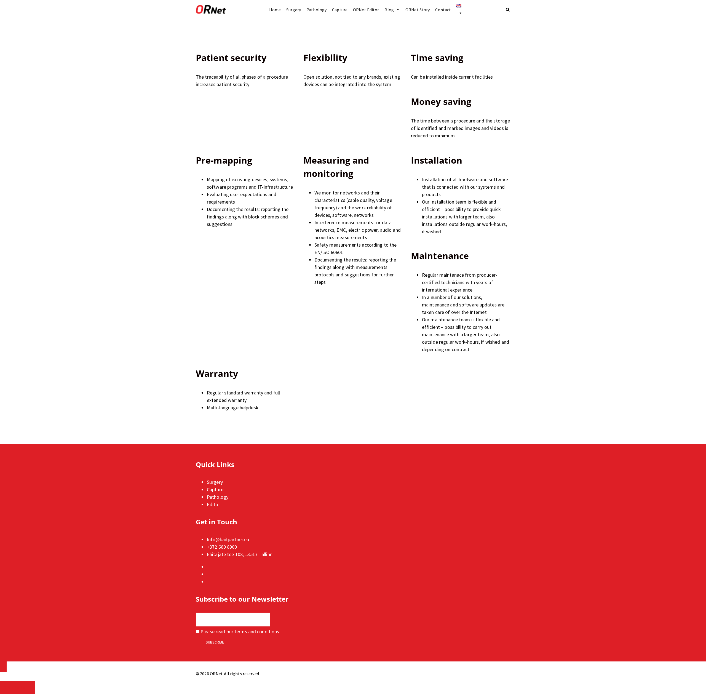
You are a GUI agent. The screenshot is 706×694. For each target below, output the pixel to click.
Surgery (293, 9)
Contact (443, 9)
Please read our (239, 631)
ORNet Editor (366, 9)
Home (275, 9)
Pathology (316, 9)
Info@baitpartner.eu (228, 539)
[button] (508, 9)
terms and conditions (256, 631)
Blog (389, 9)
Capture (339, 9)
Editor (213, 504)
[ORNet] (211, 9)
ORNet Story (417, 9)
